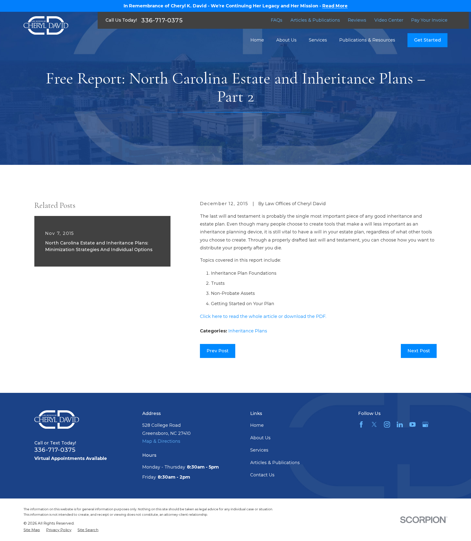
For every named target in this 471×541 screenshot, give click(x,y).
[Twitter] (374, 424)
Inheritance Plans (247, 331)
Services (259, 450)
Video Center (388, 20)
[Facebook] (361, 424)
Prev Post (218, 351)
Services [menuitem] (318, 40)
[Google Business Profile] (425, 424)
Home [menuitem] (257, 40)
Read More (335, 6)
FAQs (276, 20)
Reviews (357, 20)
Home (257, 425)
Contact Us (262, 475)
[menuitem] (32, 530)
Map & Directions (161, 441)
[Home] (46, 25)
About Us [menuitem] (286, 40)
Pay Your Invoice (429, 20)
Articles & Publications (315, 20)
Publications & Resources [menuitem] (367, 40)
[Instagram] (387, 424)
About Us (260, 438)
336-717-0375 (162, 20)
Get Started (427, 40)
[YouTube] (412, 424)
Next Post (418, 351)
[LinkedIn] (400, 424)
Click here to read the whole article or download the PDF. (263, 316)
